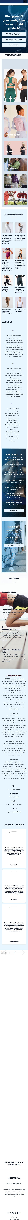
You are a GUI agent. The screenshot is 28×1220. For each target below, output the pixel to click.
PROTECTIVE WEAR (13, 201)
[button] (5, 952)
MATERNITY (10, 151)
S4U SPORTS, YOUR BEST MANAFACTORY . (14, 1163)
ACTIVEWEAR (10, 98)
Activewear (14, 1217)
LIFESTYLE (9, 185)
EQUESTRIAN (10, 168)
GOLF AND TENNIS (12, 135)
